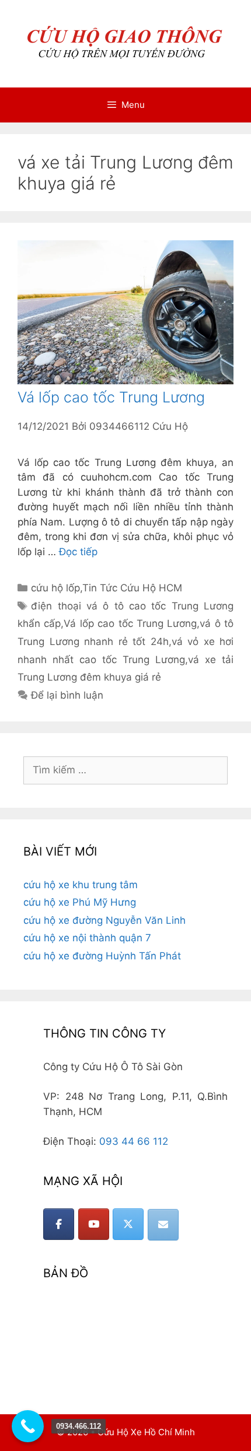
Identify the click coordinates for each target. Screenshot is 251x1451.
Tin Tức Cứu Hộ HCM (132, 588)
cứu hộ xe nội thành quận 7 (87, 938)
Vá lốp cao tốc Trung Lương (111, 397)
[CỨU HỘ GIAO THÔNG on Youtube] (93, 1224)
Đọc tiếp (78, 552)
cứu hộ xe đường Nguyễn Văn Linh (104, 920)
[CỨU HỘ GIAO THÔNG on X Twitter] (128, 1224)
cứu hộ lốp (55, 588)
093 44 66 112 (133, 1141)
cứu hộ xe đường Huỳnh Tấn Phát (102, 956)
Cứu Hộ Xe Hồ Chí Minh (146, 1432)
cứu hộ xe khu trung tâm (80, 885)
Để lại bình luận (67, 695)
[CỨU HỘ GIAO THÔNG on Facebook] (58, 1224)
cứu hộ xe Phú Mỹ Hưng (79, 902)
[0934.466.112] (28, 1426)
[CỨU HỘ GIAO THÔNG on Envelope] (163, 1224)
